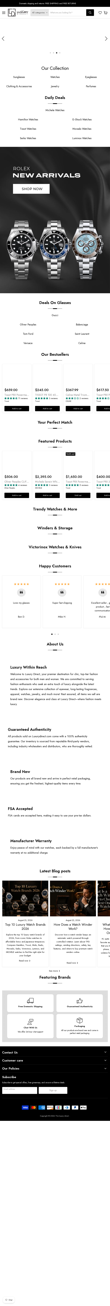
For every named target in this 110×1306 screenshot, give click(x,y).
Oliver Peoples (9, 488)
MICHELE (38, 488)
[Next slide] (106, 38)
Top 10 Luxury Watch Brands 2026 (25, 926)
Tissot (6, 401)
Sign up (53, 1090)
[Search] (90, 12)
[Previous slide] (3, 38)
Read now (24, 960)
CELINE (68, 401)
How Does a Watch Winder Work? (73, 926)
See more (54, 970)
